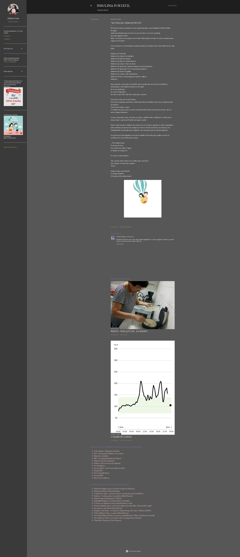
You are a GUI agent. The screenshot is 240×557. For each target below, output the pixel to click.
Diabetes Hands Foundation (104, 461)
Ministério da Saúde (101, 456)
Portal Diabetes (99, 465)
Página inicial (103, 10)
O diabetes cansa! (121, 436)
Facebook (7, 36)
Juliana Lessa (13, 18)
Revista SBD (98, 475)
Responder (120, 244)
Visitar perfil (13, 22)
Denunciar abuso (10, 147)
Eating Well (98, 470)
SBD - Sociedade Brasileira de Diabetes (108, 458)
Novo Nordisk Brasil (101, 473)
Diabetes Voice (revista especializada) (107, 463)
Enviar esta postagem (125, 227)
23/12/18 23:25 (130, 236)
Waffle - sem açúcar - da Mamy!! (129, 331)
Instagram (7, 39)
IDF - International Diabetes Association (109, 453)
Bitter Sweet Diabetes (101, 478)
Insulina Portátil (113, 5)
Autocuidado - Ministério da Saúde (107, 451)
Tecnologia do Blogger (135, 551)
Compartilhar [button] (94, 19)
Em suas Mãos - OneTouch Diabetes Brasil (109, 468)
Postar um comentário (126, 440)
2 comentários (123, 334)
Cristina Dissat (121, 237)
